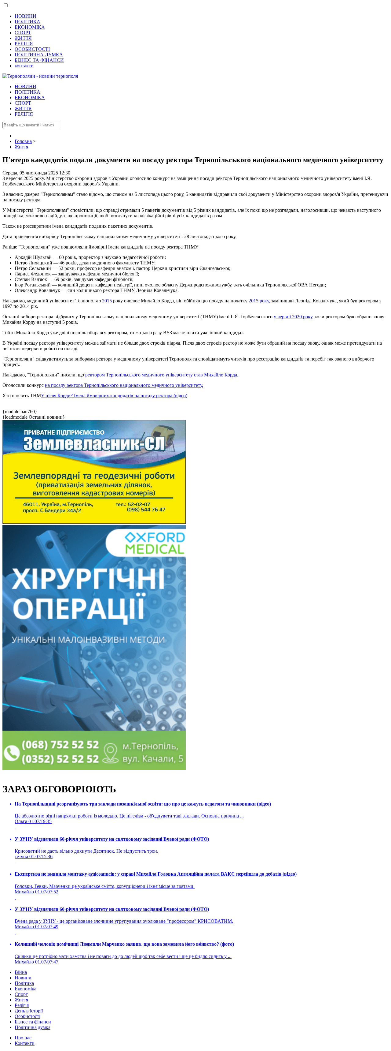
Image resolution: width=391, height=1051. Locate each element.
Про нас (23, 1037)
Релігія (22, 1005)
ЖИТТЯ (23, 38)
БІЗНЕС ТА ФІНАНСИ (39, 60)
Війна (21, 972)
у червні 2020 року (293, 316)
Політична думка (32, 1027)
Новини (23, 977)
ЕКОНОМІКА (30, 27)
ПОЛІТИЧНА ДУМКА (39, 54)
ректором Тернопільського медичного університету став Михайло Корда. (161, 374)
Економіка (25, 988)
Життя (21, 999)
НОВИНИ (25, 16)
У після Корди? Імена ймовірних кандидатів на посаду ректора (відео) (114, 395)
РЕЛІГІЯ (24, 43)
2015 (107, 300)
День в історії (29, 1010)
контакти (24, 65)
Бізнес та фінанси (33, 1021)
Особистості (27, 1016)
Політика (24, 983)
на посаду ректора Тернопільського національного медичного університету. (124, 385)
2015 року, (259, 300)
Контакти (25, 1043)
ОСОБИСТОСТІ (32, 49)
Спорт (21, 994)
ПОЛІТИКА (27, 21)
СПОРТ (23, 32)
